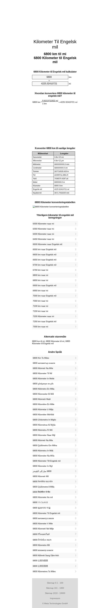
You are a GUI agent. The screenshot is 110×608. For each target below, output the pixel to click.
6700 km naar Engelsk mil (44, 265)
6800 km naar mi (40, 275)
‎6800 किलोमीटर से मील (41, 492)
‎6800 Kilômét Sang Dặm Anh (46, 555)
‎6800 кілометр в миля (43, 550)
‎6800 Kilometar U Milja (43, 409)
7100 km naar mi (40, 306)
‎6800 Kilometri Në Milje (43, 528)
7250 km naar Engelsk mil (44, 321)
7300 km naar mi (40, 326)
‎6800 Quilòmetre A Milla (43, 487)
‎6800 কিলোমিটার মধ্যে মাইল (43, 481)
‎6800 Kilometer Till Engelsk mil (46, 461)
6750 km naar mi (40, 270)
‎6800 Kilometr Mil (41, 476)
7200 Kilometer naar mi (43, 316)
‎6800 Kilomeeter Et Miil (43, 394)
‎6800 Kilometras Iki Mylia (44, 425)
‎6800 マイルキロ (40, 502)
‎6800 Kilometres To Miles (44, 571)
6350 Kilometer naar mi (43, 229)
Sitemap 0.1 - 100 (55, 583)
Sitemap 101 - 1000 (55, 588)
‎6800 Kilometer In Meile (43, 378)
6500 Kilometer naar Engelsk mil (47, 244)
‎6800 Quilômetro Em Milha (45, 445)
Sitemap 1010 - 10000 (55, 593)
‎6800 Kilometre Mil (41, 545)
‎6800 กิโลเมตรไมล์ (41, 534)
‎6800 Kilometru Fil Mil (42, 430)
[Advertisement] (55, 18)
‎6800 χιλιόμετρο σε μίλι (43, 384)
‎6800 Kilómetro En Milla (43, 389)
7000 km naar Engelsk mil (44, 296)
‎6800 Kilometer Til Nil (42, 373)
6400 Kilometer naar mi (43, 234)
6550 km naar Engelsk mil (44, 249)
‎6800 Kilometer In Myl (43, 466)
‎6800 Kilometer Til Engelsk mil (46, 513)
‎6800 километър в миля (44, 363)
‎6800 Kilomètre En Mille (43, 404)
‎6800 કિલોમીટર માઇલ (42, 540)
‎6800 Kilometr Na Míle (43, 368)
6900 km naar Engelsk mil (44, 285)
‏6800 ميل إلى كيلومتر (42, 471)
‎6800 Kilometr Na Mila (43, 440)
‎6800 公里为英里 (40, 560)
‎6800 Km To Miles (41, 358)
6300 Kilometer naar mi (43, 223)
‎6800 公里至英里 (40, 566)
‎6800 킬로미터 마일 (42, 508)
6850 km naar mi (40, 280)
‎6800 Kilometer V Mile (43, 523)
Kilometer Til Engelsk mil (55, 44)
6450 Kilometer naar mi (43, 239)
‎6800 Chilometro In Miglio (44, 420)
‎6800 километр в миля (43, 518)
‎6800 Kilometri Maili (42, 399)
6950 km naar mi (40, 290)
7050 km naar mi (40, 301)
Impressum (55, 598)
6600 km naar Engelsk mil (44, 254)
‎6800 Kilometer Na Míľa (43, 456)
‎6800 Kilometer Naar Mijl (44, 435)
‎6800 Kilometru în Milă (43, 450)
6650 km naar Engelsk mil (44, 260)
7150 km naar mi (40, 311)
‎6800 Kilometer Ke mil (43, 497)
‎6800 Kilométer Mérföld (43, 414)
